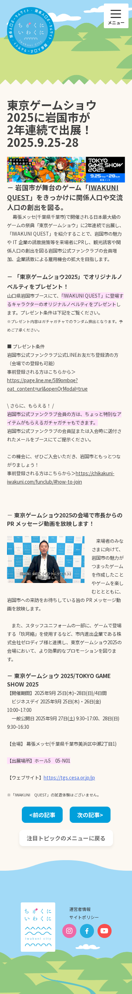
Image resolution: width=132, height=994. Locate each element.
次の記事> (90, 814)
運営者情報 (79, 909)
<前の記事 (42, 814)
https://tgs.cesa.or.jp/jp (69, 777)
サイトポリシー (84, 917)
